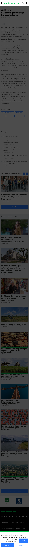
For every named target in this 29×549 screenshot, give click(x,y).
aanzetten (13, 541)
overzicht (9, 539)
